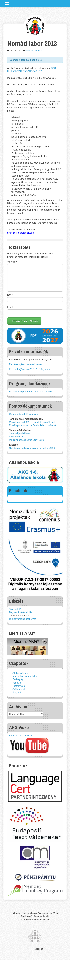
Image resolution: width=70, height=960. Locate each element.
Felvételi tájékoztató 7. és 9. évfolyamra (29, 369)
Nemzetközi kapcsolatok (24, 676)
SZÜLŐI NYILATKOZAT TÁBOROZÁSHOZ (33, 69)
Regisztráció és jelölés (20, 612)
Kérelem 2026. (16, 436)
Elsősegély (17, 679)
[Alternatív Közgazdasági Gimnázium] (35, 25)
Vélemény (12, 261)
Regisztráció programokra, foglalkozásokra (31, 391)
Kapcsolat (38, 948)
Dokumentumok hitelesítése (23, 413)
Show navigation (6, 3)
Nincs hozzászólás (33, 50)
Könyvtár (16, 692)
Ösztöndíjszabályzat (19, 433)
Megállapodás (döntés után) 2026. (27, 439)
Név (10, 294)
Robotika (16, 682)
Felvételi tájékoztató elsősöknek (25, 364)
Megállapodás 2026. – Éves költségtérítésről (32, 422)
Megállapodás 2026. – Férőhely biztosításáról (32, 425)
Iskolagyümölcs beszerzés (22, 618)
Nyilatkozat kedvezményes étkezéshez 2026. (32, 447)
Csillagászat (18, 689)
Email (10, 307)
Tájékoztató (15, 609)
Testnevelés (18, 685)
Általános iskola (20, 672)
